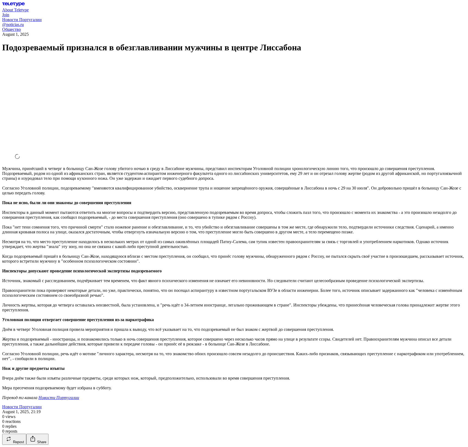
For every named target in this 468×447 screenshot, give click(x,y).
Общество (11, 29)
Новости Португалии (58, 397)
